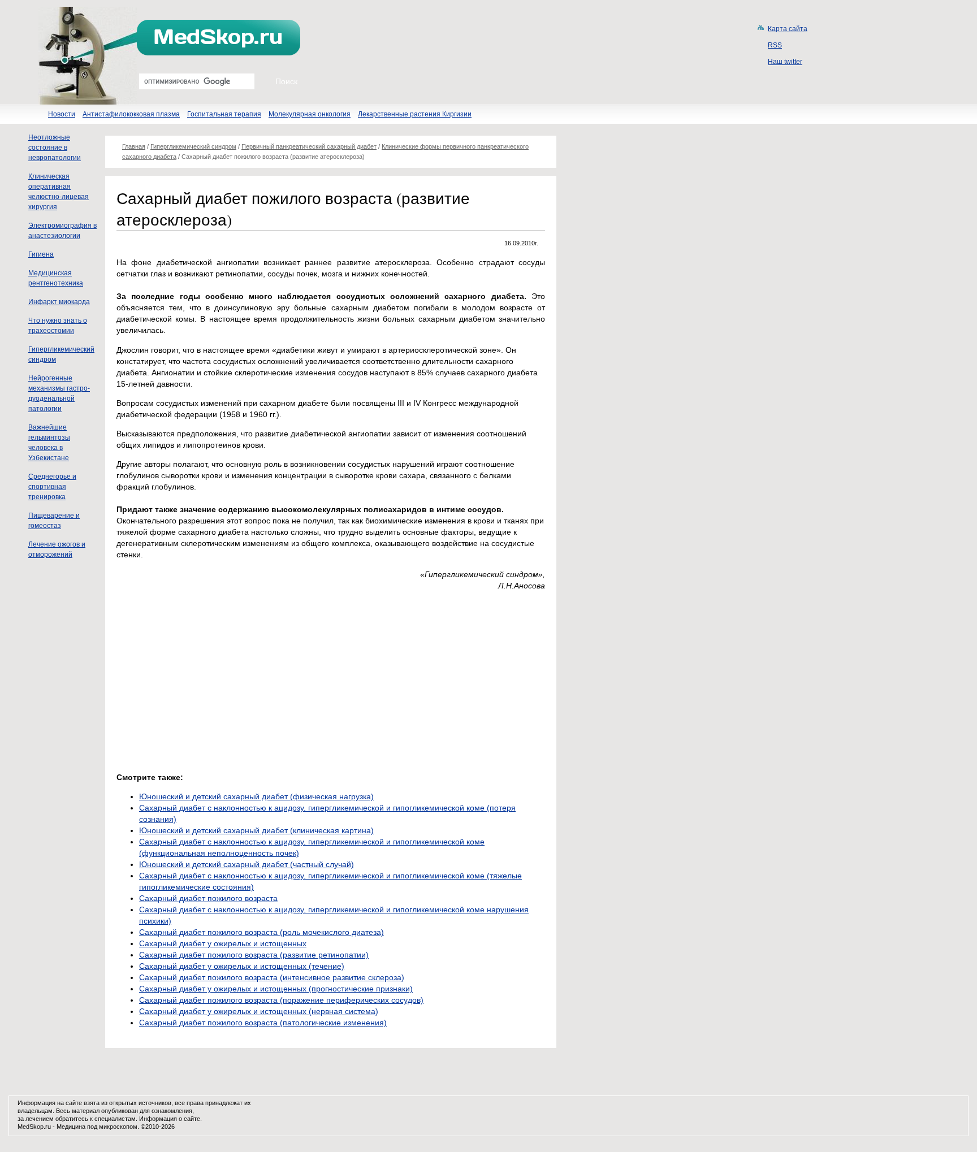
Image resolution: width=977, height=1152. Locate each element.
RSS (775, 45)
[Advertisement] (211, 678)
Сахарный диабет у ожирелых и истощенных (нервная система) (258, 1011)
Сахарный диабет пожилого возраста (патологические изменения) (263, 1022)
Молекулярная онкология (310, 114)
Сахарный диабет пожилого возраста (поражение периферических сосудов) (281, 999)
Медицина (71, 1126)
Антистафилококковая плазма (131, 114)
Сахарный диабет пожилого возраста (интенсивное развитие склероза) (271, 977)
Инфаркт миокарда (59, 302)
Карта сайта (787, 29)
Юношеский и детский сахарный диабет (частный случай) (246, 864)
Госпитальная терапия (224, 114)
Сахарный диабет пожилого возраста (208, 898)
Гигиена (41, 254)
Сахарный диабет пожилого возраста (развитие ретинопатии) (254, 954)
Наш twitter (785, 62)
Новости (61, 114)
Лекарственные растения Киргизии (415, 114)
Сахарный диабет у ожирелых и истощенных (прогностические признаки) (276, 988)
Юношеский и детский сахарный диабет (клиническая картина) (256, 830)
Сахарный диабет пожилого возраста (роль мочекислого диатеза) (261, 932)
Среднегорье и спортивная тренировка (52, 487)
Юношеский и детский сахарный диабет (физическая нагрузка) (256, 796)
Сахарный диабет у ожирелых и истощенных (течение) (241, 966)
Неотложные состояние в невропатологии (54, 147)
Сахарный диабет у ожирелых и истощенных (222, 943)
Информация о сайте (169, 1118)
